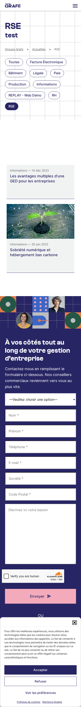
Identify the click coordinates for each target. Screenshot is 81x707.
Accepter (40, 670)
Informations (47, 84)
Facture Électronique (46, 62)
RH (54, 95)
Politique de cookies (28, 701)
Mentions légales (52, 701)
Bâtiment (16, 73)
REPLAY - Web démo (25, 95)
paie (57, 73)
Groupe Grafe (12, 5)
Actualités (38, 49)
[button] (74, 622)
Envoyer (37, 596)
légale (38, 73)
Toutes (14, 62)
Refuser (41, 681)
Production (17, 84)
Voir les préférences (40, 693)
